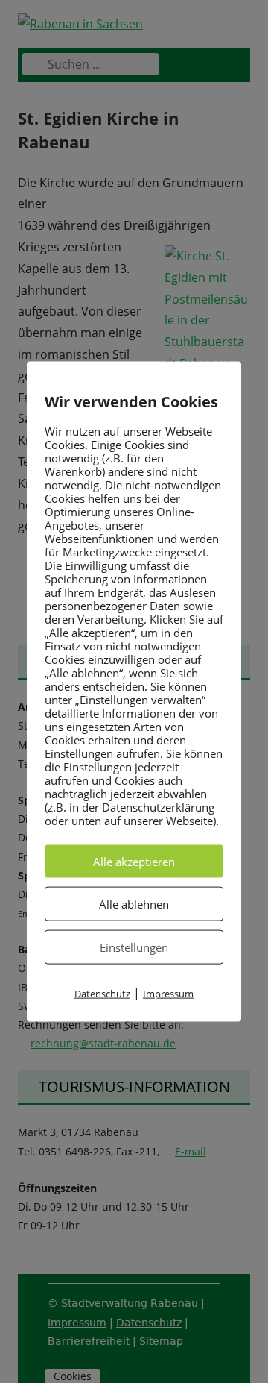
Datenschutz (102, 993)
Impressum (168, 993)
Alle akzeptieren (134, 861)
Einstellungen (134, 947)
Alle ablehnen (134, 904)
